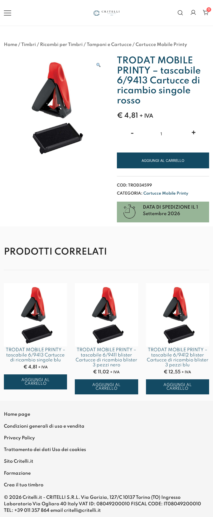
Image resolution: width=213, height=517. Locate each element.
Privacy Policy (19, 438)
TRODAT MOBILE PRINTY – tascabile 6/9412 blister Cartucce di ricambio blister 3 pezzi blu (177, 357)
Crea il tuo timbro (23, 485)
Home (10, 44)
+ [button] (193, 133)
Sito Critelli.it (18, 461)
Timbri (28, 44)
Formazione (17, 473)
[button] (98, 65)
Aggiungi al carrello (163, 160)
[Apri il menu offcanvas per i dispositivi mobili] (7, 13)
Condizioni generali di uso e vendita (44, 426)
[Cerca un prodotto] (180, 13)
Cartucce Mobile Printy (161, 44)
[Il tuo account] (193, 12)
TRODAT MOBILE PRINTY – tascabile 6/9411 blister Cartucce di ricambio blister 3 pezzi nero (106, 357)
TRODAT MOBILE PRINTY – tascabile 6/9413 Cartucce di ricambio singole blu (35, 355)
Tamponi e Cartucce (109, 44)
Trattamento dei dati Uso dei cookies (45, 449)
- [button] (132, 133)
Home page (17, 414)
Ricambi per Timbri (61, 44)
